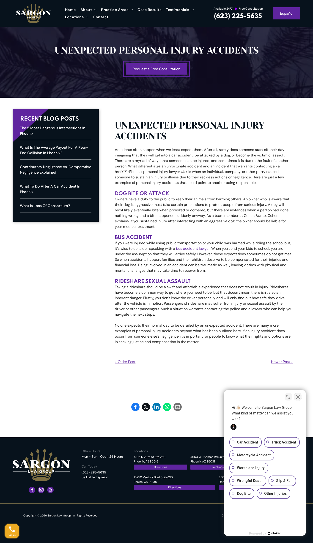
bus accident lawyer (193, 248)
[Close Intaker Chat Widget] (298, 397)
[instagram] (41, 490)
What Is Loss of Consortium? (45, 205)
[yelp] (50, 490)
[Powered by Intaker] (274, 533)
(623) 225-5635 (238, 16)
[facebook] (32, 490)
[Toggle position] (288, 397)
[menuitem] (70, 9)
